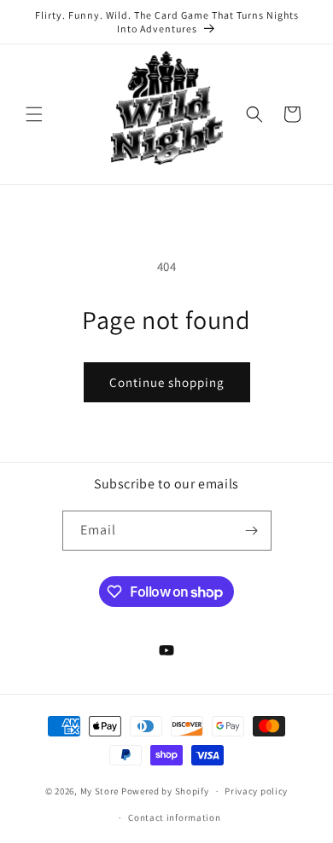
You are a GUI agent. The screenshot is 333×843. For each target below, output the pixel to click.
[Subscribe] (252, 531)
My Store (100, 791)
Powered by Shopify (165, 791)
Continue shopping (167, 382)
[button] (34, 114)
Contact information (174, 817)
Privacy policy (256, 791)
